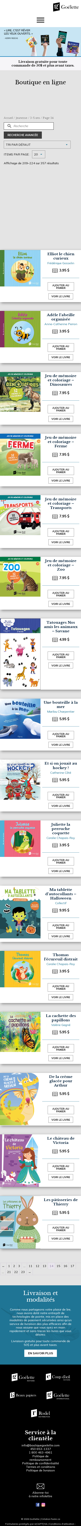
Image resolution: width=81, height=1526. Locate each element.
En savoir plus (40, 1353)
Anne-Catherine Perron (60, 324)
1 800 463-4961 (40, 1452)
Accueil (8, 118)
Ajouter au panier (60, 286)
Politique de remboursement (40, 1458)
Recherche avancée (23, 135)
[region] (40, 1495)
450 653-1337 (40, 1449)
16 (65, 1266)
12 (37, 1266)
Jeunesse (21, 118)
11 (30, 1266)
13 (44, 1266)
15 (58, 1266)
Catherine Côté (60, 772)
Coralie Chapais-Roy (61, 838)
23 (23, 1272)
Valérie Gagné (60, 1025)
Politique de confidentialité (40, 1463)
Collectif (60, 903)
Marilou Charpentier (60, 711)
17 (72, 1266)
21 (9, 1272)
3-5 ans (35, 118)
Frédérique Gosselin (60, 263)
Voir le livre (60, 296)
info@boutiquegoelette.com (40, 1445)
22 (16, 1272)
